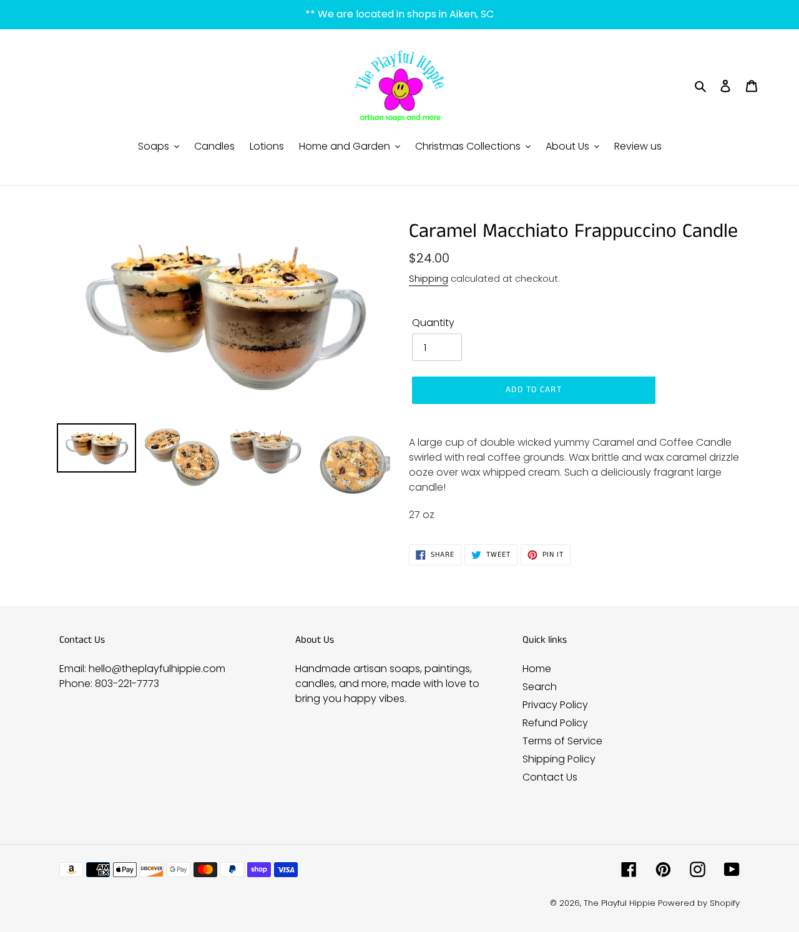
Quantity (433, 322)
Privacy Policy (555, 705)
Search (539, 687)
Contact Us (549, 777)
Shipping (428, 278)
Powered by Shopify (699, 903)
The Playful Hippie (619, 903)
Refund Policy (555, 723)
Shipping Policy (559, 759)
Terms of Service (562, 741)
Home (536, 668)
